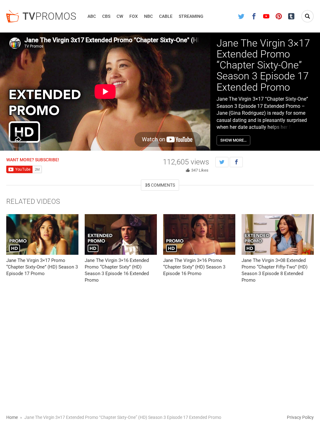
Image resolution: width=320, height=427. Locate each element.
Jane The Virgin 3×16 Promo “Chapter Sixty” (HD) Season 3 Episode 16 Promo (194, 267)
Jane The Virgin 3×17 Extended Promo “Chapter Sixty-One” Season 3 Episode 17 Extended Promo (263, 65)
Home (12, 417)
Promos (49, 16)
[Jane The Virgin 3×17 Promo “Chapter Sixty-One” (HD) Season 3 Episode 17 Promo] (42, 234)
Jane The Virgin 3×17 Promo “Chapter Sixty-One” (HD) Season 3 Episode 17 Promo (42, 267)
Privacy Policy (300, 417)
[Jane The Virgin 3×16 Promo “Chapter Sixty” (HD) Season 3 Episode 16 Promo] (199, 234)
